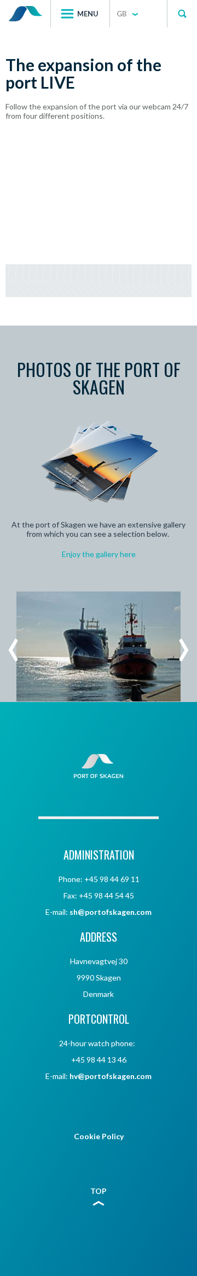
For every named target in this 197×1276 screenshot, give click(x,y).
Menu (88, 13)
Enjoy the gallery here (99, 554)
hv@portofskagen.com (110, 1076)
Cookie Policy (99, 1136)
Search (182, 13)
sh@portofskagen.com (110, 912)
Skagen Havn (25, 13)
